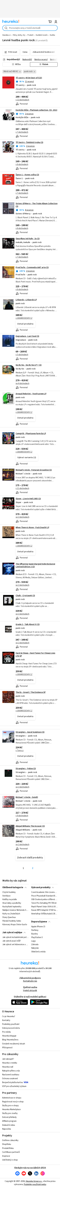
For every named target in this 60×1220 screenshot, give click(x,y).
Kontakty (6, 1020)
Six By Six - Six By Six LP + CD (29, 365)
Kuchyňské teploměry (11, 906)
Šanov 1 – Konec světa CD (27, 174)
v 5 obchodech (22, 354)
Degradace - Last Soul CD (27, 336)
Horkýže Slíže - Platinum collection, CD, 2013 (36, 110)
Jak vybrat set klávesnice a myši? (15, 944)
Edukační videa (8, 1125)
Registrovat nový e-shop (13, 1101)
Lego (33, 941)
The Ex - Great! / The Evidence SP (31, 692)
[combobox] (30, 28)
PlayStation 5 (37, 937)
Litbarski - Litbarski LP (26, 299)
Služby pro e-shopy (10, 1105)
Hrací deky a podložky (11, 903)
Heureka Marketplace (11, 1109)
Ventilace (6, 896)
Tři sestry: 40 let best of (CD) (29, 77)
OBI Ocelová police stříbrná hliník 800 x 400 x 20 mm (44, 899)
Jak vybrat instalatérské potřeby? (15, 937)
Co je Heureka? (8, 1016)
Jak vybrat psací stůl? (11, 941)
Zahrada (34, 944)
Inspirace (6, 1156)
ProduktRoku (8, 1148)
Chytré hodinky (9, 892)
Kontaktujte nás (30, 981)
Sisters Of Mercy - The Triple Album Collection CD (36, 205)
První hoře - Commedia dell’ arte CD (32, 267)
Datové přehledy (9, 1117)
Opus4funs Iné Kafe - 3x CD (28, 238)
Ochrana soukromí (10, 1078)
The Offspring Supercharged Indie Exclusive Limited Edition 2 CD (35, 565)
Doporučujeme (39, 921)
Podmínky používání (10, 1024)
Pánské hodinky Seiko (11, 921)
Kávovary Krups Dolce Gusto (14, 924)
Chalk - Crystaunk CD (25, 595)
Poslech (30, 35)
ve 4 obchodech (22, 383)
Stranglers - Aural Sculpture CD (30, 732)
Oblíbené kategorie (12, 887)
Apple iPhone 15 (38, 926)
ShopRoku (6, 1144)
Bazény (34, 933)
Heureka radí (7, 1066)
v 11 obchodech (22, 488)
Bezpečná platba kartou (12, 1082)
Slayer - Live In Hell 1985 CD (28, 498)
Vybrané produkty (41, 887)
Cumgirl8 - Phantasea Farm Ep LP (31, 433)
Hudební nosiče (41, 35)
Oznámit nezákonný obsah (13, 1043)
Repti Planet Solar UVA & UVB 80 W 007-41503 (44, 906)
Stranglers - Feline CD (26, 768)
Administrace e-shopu (11, 1097)
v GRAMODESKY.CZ (24, 318)
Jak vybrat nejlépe (12, 932)
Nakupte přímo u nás (11, 1070)
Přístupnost (7, 1047)
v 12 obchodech (22, 99)
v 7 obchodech (22, 132)
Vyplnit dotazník (30, 990)
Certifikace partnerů (11, 1152)
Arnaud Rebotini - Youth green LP (31, 393)
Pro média (6, 1032)
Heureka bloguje (9, 1035)
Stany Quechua (9, 917)
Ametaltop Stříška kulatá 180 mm (44, 914)
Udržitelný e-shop (10, 1159)
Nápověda (6, 1129)
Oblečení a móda (38, 951)
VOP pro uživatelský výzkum (14, 1086)
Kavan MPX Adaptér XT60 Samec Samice (44, 910)
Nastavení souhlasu (10, 1074)
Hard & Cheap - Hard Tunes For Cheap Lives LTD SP (35, 654)
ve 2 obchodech (22, 517)
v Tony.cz (20, 750)
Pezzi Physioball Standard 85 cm (44, 896)
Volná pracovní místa (11, 1028)
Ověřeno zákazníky (10, 1140)
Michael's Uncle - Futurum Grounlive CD (34, 470)
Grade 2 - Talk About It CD (28, 624)
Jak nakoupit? (8, 1059)
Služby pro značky (10, 1113)
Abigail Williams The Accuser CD (30, 826)
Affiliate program (9, 1121)
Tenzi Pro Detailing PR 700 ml (43, 903)
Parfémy (34, 930)
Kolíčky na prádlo (9, 899)
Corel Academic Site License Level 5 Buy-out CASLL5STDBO (44, 892)
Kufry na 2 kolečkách (11, 914)
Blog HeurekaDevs (10, 1039)
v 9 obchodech (22, 815)
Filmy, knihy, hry (19, 35)
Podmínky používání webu (35, 1184)
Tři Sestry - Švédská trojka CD (29, 142)
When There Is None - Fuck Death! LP (32, 527)
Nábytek (35, 948)
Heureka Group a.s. (34, 1181)
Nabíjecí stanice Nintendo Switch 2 (15, 910)
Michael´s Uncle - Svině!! (27, 797)
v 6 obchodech (22, 164)
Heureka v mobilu (9, 1062)
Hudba (52, 35)
